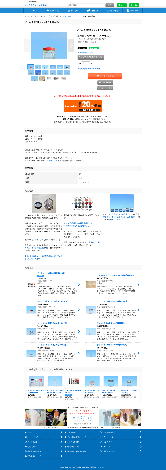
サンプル (40, 240)
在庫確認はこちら (86, 52)
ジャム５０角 (54, 161)
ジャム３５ (123, 214)
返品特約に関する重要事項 (89, 69)
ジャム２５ (112, 214)
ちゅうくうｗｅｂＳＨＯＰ (36, 5)
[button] (33, 10)
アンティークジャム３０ (112, 217)
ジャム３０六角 (130, 217)
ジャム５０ (114, 219)
